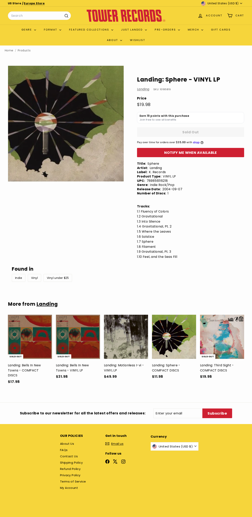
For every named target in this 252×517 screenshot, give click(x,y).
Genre (27, 30)
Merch (194, 30)
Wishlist (137, 40)
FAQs (64, 450)
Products (24, 50)
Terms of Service (73, 481)
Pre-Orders (166, 30)
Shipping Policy (71, 462)
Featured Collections (89, 30)
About (113, 40)
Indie (18, 278)
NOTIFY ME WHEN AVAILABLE (190, 152)
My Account (69, 488)
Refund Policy (70, 469)
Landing (143, 89)
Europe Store (34, 3)
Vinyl (34, 278)
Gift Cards (221, 30)
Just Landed (132, 30)
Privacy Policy (70, 475)
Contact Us (69, 456)
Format (51, 30)
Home (9, 50)
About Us (67, 444)
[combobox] (39, 15)
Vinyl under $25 (58, 278)
